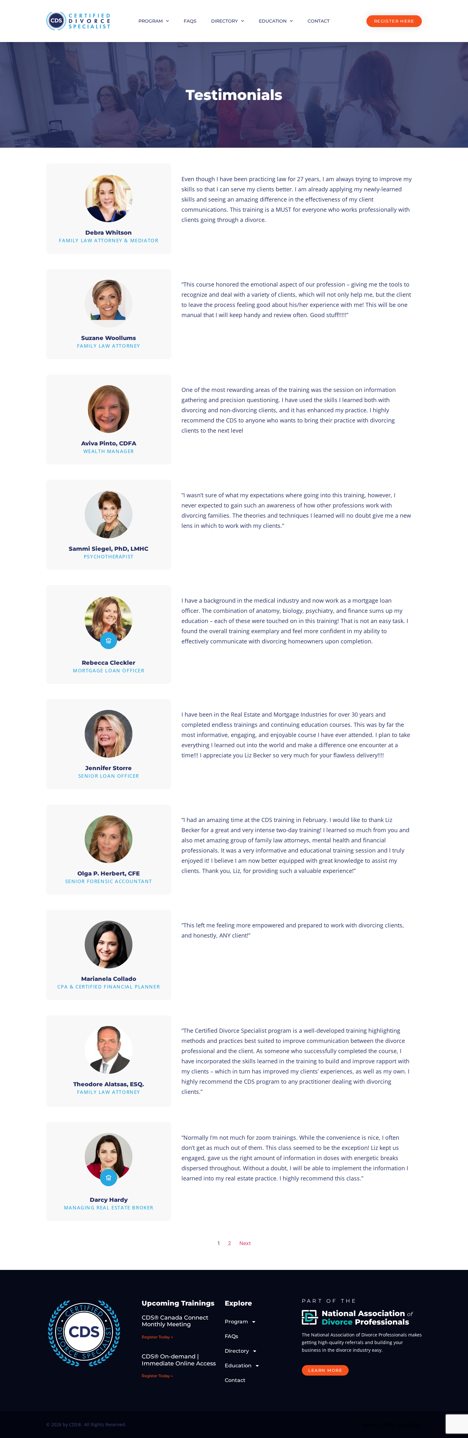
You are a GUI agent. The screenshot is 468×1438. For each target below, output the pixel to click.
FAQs (190, 21)
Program (150, 21)
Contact (319, 21)
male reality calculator (392, 1424)
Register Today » (157, 1337)
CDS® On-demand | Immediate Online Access (179, 1360)
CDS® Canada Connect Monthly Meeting (175, 1321)
